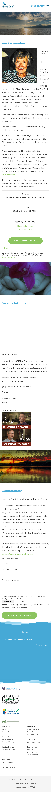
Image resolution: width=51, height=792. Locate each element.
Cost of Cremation (33, 729)
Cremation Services (33, 737)
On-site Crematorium (34, 732)
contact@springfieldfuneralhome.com (18, 554)
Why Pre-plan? (32, 749)
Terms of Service (20, 783)
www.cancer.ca (8, 175)
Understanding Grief (8, 749)
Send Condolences (25, 240)
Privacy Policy (31, 783)
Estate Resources (7, 762)
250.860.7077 (37, 6)
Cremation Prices (32, 739)
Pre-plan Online (32, 752)
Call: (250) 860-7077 (8, 742)
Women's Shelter (7, 732)
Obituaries (5, 729)
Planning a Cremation (34, 742)
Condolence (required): (11, 580)
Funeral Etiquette (7, 765)
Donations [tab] (8, 248)
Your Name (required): (10, 559)
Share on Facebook (25, 226)
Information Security (8, 767)
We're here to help (8, 739)
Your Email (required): (10, 569)
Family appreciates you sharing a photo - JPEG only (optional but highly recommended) (25, 598)
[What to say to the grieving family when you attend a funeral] (25, 437)
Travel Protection (32, 755)
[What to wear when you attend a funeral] (25, 420)
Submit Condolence (19, 615)
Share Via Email (25, 229)
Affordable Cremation (34, 734)
